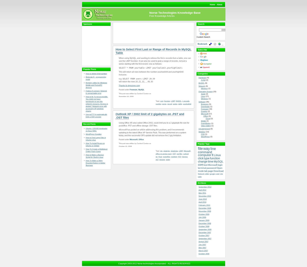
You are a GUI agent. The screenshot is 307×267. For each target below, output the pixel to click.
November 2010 (205, 196)
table (180, 104)
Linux (203, 96)
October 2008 (204, 226)
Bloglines (211, 60)
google (212, 174)
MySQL (141, 90)
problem (174, 157)
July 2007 (202, 245)
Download (218, 171)
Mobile (203, 121)
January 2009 (204, 220)
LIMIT (173, 101)
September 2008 (205, 229)
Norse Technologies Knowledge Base (175, 12)
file (200, 148)
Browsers (205, 104)
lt (212, 155)
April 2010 (202, 202)
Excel (208, 119)
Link (221, 174)
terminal (202, 168)
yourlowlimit (187, 104)
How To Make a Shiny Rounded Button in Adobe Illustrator (95, 163)
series (175, 104)
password (211, 168)
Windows (204, 99)
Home (212, 5)
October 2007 (204, 235)
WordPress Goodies (94, 134)
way (206, 148)
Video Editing (206, 126)
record (169, 104)
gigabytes (174, 151)
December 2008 (205, 223)
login (220, 165)
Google (211, 57)
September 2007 (205, 239)
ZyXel (203, 80)
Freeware (133, 90)
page (210, 171)
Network (202, 86)
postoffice (166, 157)
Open (219, 168)
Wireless (204, 88)
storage (162, 159)
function (167, 101)
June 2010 (203, 199)
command (205, 152)
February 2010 (204, 205)
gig (161, 151)
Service (185, 157)
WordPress (205, 137)
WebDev (202, 132)
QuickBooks (206, 123)
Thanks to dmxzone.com (129, 86)
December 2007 (205, 232)
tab (205, 171)
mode (201, 171)
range (164, 104)
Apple (203, 94)
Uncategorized (204, 129)
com (161, 101)
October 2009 (204, 214)
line (213, 149)
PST (179, 157)
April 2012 (202, 190)
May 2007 (202, 248)
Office (141, 139)
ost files (179, 154)
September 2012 (205, 187)
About (219, 5)
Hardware (202, 78)
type (206, 158)
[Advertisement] (94, 46)
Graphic (204, 111)
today (168, 159)
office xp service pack (164, 154)
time (210, 161)
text (206, 165)
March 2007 (203, 251)
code (217, 174)
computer (204, 155)
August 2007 (203, 242)
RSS (211, 53)
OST (174, 154)
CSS (203, 134)
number (158, 104)
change (202, 161)
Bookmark (210, 44)
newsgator (211, 63)
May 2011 (202, 193)
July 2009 (202, 217)
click (201, 158)
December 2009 (205, 208)
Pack (160, 157)
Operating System (206, 92)
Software (202, 102)
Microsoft (134, 139)
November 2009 (205, 211)
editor (207, 174)
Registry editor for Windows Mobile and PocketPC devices (96, 85)
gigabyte (166, 151)
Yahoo (211, 67)
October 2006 (204, 254)
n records (185, 101)
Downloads (205, 107)
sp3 (157, 159)
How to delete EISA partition (96, 74)
